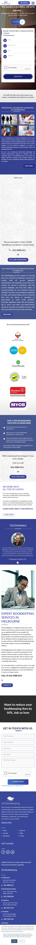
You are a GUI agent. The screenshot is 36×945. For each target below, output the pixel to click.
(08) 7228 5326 (9, 919)
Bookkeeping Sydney (9, 889)
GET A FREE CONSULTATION (18, 260)
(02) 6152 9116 (9, 908)
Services (5, 833)
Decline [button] (21, 941)
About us (22, 830)
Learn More (8, 515)
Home (5, 830)
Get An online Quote (18, 477)
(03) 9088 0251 (19, 250)
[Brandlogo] (6, 4)
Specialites (6, 836)
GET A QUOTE (24, 2)
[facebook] (3, 852)
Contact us (7, 685)
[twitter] (8, 852)
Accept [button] (14, 941)
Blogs (21, 833)
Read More (16, 21)
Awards (22, 836)
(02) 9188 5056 (9, 896)
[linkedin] (12, 852)
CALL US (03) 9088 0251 (11, 676)
